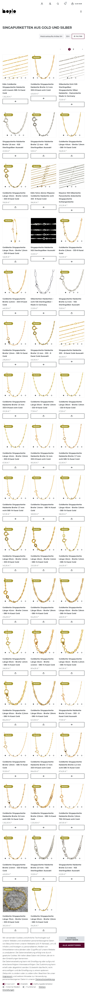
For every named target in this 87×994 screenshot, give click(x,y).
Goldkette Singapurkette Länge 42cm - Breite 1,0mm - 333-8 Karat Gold (15, 456)
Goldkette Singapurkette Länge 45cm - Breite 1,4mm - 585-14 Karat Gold (43, 559)
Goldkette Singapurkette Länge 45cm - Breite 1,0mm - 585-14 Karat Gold (71, 508)
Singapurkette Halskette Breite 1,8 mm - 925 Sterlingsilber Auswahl (14, 144)
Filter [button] (79, 36)
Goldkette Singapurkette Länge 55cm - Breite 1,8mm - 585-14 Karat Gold (43, 610)
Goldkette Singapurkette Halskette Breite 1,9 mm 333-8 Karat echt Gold (14, 405)
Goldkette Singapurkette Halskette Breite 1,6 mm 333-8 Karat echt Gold (42, 456)
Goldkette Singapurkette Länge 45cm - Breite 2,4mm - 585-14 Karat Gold (43, 662)
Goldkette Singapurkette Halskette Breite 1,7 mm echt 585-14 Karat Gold (70, 456)
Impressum (8, 976)
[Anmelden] (42, 4)
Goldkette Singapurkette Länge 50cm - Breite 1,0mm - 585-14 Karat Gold (43, 919)
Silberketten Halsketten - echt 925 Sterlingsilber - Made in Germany (42, 302)
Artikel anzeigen (15, 101)
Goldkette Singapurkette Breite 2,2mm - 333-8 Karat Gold (15, 302)
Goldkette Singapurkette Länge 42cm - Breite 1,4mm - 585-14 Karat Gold (15, 610)
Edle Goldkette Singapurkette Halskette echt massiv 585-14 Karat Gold (14, 88)
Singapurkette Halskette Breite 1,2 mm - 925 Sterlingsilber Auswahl (42, 144)
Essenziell (10, 984)
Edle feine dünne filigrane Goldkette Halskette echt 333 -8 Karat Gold (43, 196)
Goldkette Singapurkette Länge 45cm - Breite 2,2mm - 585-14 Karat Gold (71, 662)
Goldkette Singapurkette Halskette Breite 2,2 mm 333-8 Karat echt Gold (42, 87)
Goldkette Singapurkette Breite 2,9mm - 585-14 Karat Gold (43, 816)
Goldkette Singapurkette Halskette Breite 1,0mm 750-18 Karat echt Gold (70, 816)
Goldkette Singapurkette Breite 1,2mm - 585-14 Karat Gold (15, 353)
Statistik (24, 984)
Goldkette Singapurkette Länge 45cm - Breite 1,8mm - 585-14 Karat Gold (71, 610)
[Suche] (58, 4)
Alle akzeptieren (72, 945)
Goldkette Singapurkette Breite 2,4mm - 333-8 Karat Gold (15, 868)
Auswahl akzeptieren (71, 939)
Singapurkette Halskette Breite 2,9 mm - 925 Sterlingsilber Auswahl (42, 868)
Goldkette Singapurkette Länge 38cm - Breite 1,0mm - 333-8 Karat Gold (71, 405)
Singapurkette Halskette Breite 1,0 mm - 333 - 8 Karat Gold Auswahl (70, 713)
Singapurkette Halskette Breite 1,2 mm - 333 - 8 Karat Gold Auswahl (42, 353)
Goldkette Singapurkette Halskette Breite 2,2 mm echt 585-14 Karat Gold (70, 765)
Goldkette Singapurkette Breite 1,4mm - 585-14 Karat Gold (43, 508)
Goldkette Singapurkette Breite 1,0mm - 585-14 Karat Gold (15, 765)
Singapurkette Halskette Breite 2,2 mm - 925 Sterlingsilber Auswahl (70, 302)
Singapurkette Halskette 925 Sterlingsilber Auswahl (43, 248)
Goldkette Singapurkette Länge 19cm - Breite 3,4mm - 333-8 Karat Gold (15, 919)
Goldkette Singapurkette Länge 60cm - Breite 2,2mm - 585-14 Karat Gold (15, 713)
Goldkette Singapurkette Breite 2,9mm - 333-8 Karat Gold (71, 250)
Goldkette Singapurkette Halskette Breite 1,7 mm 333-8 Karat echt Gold (42, 765)
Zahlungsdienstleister (43, 984)
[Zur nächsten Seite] (80, 49)
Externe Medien (13, 987)
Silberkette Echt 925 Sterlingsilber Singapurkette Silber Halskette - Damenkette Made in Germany (70, 90)
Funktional (31, 987)
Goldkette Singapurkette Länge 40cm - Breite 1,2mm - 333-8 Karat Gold (15, 196)
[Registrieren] (50, 4)
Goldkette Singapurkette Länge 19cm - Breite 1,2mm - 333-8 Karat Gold (15, 250)
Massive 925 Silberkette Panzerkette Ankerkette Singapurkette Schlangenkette (70, 197)
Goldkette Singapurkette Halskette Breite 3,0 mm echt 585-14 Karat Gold (14, 816)
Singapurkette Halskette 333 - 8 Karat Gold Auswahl (71, 351)
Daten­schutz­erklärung (45, 979)
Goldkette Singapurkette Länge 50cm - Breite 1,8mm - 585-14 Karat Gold (43, 713)
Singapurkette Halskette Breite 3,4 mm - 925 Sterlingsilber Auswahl (70, 868)
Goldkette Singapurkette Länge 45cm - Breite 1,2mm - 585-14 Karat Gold (71, 559)
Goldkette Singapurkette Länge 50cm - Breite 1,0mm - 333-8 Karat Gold (43, 405)
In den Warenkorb (43, 155)
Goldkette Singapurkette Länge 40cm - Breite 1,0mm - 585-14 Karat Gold (71, 144)
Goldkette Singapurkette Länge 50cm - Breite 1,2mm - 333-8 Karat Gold (15, 559)
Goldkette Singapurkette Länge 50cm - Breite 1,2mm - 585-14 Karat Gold (15, 662)
